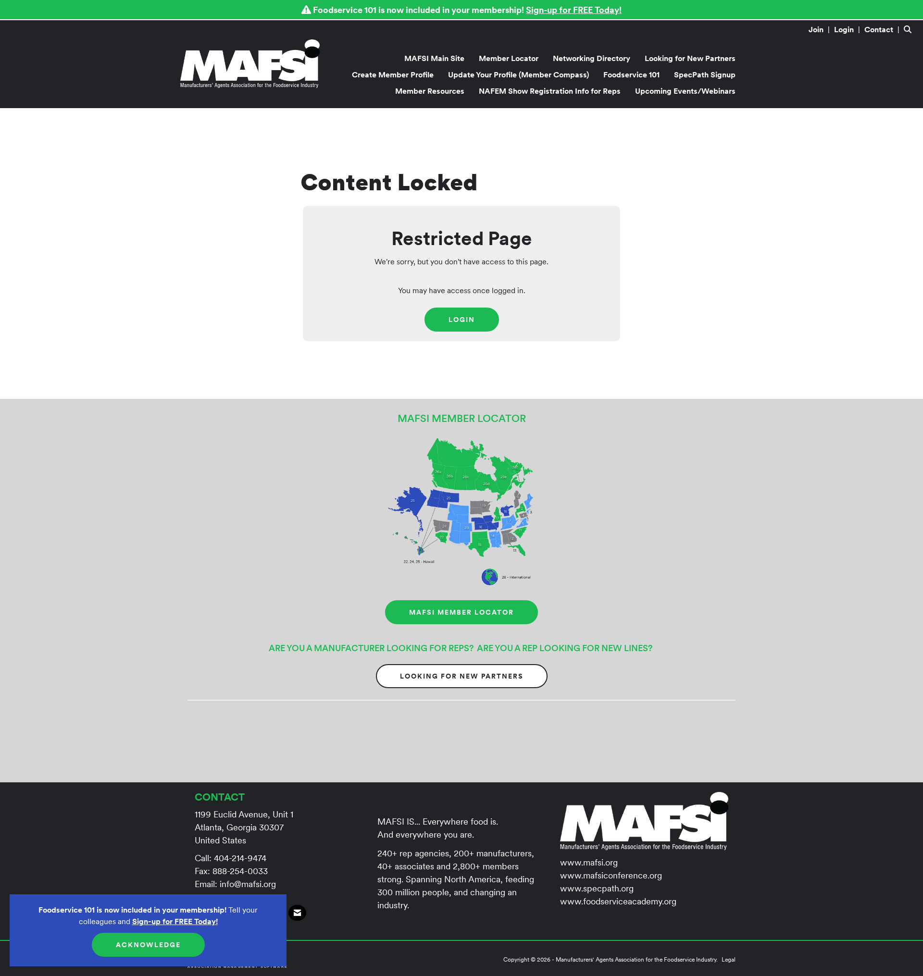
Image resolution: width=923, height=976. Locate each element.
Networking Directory (591, 58)
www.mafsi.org (589, 862)
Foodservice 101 (631, 74)
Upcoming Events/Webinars (685, 91)
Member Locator (508, 58)
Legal (729, 959)
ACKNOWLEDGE (148, 944)
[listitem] (820, 29)
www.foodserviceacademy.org (618, 901)
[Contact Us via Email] (297, 913)
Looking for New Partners (690, 58)
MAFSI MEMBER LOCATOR (461, 612)
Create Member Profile (393, 74)
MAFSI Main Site (434, 58)
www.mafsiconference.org (611, 875)
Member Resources (429, 91)
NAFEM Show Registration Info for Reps (550, 91)
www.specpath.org (597, 888)
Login (462, 319)
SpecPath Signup (705, 74)
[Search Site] (910, 29)
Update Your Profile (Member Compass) (518, 74)
